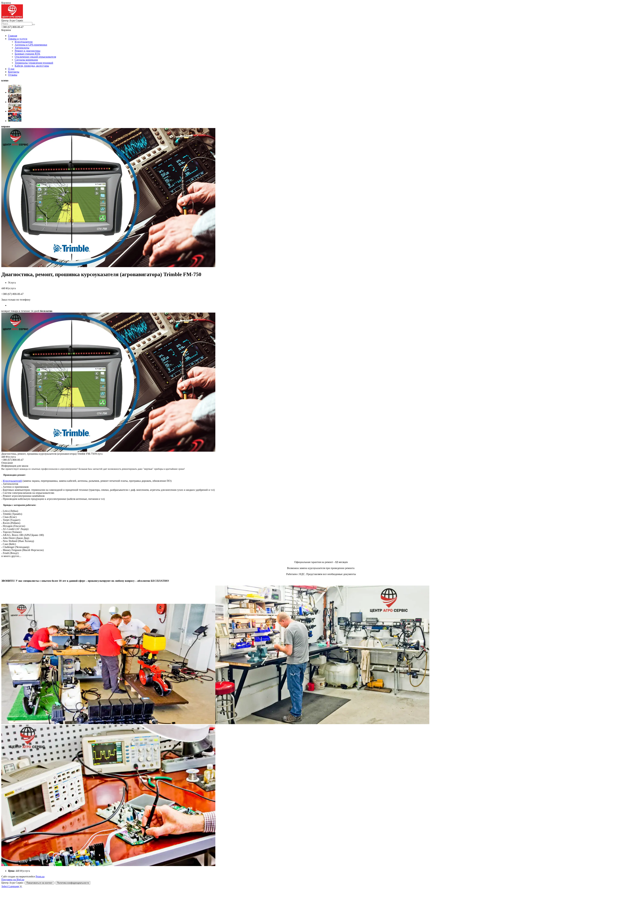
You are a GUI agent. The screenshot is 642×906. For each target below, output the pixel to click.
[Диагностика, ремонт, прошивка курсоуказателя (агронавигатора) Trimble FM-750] (108, 450)
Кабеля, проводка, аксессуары (32, 65)
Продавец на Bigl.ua (12, 879)
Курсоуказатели (24, 41)
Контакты (13, 71)
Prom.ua (40, 876)
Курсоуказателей (12, 480)
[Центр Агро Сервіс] (12, 17)
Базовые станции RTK (27, 53)
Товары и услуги (17, 38)
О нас (11, 68)
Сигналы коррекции (26, 59)
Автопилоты (22, 47)
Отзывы (12, 74)
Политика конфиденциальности (73, 883)
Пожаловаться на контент (39, 883)
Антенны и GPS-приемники (31, 44)
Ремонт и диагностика (27, 50)
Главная (12, 35)
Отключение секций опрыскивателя (35, 56)
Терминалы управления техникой (34, 62)
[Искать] (33, 24)
